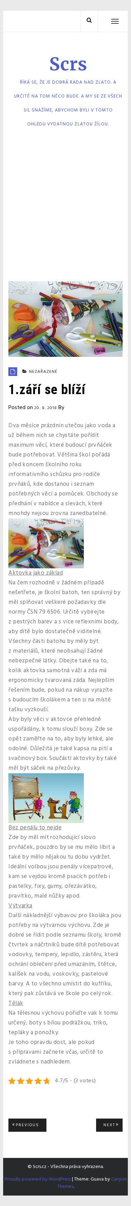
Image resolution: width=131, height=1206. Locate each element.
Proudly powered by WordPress (38, 1179)
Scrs (68, 64)
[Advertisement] (65, 207)
